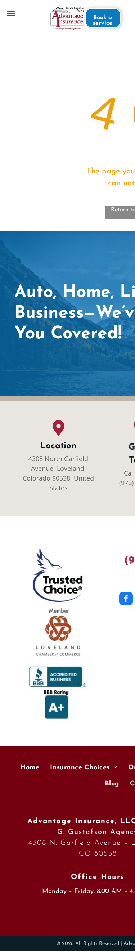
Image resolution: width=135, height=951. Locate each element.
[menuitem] (30, 768)
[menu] (11, 13)
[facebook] (126, 599)
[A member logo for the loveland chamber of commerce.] (58, 634)
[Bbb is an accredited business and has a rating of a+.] (58, 692)
